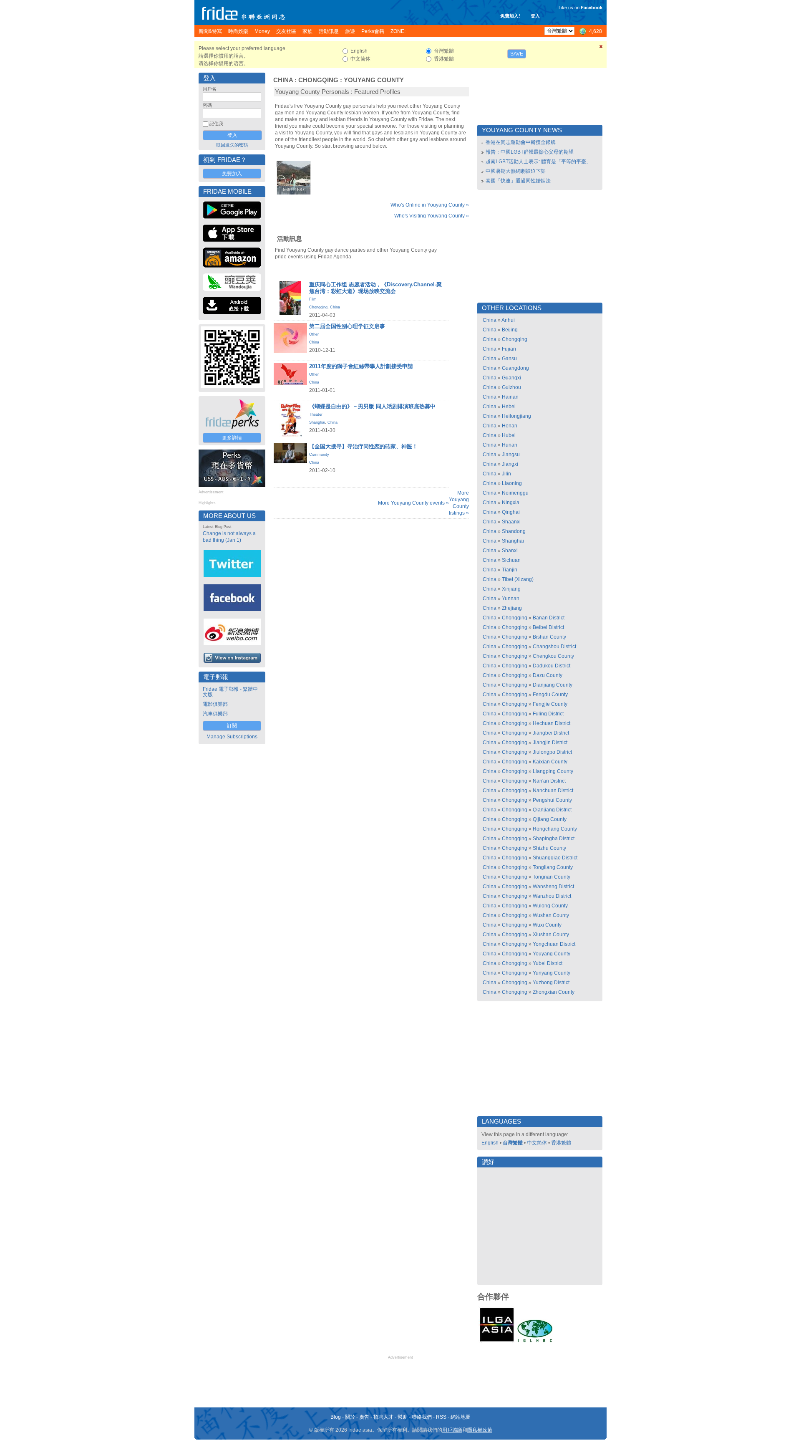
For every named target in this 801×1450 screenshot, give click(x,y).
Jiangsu (511, 454)
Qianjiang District (552, 810)
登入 (535, 15)
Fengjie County (550, 704)
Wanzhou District (552, 896)
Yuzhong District (551, 982)
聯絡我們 (422, 1417)
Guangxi (511, 378)
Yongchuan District (554, 944)
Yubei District (547, 963)
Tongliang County (553, 867)
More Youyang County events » (413, 503)
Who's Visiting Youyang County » (431, 216)
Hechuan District (551, 723)
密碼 (207, 105)
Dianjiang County (552, 685)
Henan (509, 426)
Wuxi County (547, 925)
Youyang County (374, 80)
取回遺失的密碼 (232, 144)
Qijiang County (550, 819)
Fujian (509, 349)
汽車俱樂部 (215, 714)
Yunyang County (551, 973)
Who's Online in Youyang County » (429, 205)
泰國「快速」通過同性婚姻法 (518, 181)
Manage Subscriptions (232, 737)
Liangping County (553, 771)
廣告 (364, 1417)
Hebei (509, 406)
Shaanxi (511, 522)
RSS (441, 1417)
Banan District (548, 618)
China (283, 80)
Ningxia (510, 502)
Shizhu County (549, 848)
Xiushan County (551, 934)
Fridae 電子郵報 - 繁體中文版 (230, 691)
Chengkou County (553, 656)
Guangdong (515, 368)
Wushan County (551, 915)
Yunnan (510, 598)
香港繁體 (561, 1143)
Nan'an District (549, 781)
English (490, 1143)
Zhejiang (512, 608)
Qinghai (511, 512)
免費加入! (510, 15)
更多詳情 (232, 438)
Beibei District (548, 627)
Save (516, 54)
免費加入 (232, 174)
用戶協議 (452, 1430)
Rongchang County (555, 829)
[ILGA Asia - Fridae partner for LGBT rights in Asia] (497, 1341)
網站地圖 (461, 1417)
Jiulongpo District (552, 752)
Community (319, 454)
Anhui (508, 320)
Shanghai (317, 422)
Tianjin (509, 570)
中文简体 (537, 1143)
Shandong (514, 531)
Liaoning (512, 483)
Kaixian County (550, 762)
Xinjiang (511, 589)
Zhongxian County (553, 992)
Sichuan (511, 560)
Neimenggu (515, 493)
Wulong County (550, 906)
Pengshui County (552, 800)
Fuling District (548, 714)
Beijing (510, 330)
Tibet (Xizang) (518, 579)
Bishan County (549, 637)
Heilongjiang (516, 416)
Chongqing (318, 80)
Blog (335, 1417)
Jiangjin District (550, 742)
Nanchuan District (553, 790)
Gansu (509, 358)
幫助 (403, 1417)
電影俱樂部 (215, 704)
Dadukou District (551, 666)
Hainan (510, 397)
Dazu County (547, 675)
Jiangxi (510, 464)
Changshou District (554, 646)
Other (314, 334)
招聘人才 (383, 1417)
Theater (315, 414)
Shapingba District (553, 838)
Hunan (509, 445)
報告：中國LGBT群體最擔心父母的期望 (530, 152)
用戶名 (210, 88)
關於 (350, 1417)
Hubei (509, 435)
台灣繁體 (513, 1143)
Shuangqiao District (555, 858)
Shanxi (510, 550)
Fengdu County (550, 694)
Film (313, 299)
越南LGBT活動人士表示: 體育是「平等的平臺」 (538, 161)
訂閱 (232, 726)
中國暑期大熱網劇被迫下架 (516, 171)
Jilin (506, 474)
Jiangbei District (551, 733)
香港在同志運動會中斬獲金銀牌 (521, 142)
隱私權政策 (479, 1430)
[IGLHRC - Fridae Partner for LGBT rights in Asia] (534, 1341)
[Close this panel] (601, 48)
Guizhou (511, 387)
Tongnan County (551, 877)
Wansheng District (553, 886)
